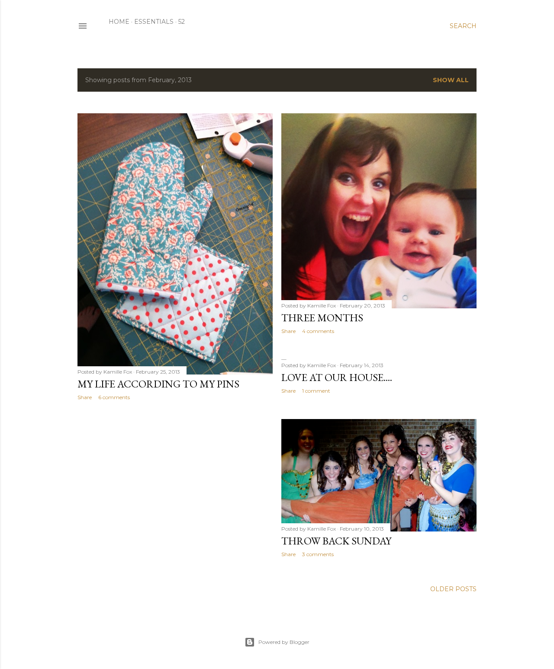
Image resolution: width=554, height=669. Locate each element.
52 (181, 22)
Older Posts (453, 589)
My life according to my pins (158, 384)
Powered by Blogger (283, 642)
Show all (451, 80)
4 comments (318, 331)
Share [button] (84, 397)
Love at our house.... (336, 377)
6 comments (114, 397)
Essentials (154, 22)
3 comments (318, 554)
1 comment (316, 390)
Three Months (322, 317)
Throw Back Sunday (336, 540)
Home (119, 22)
